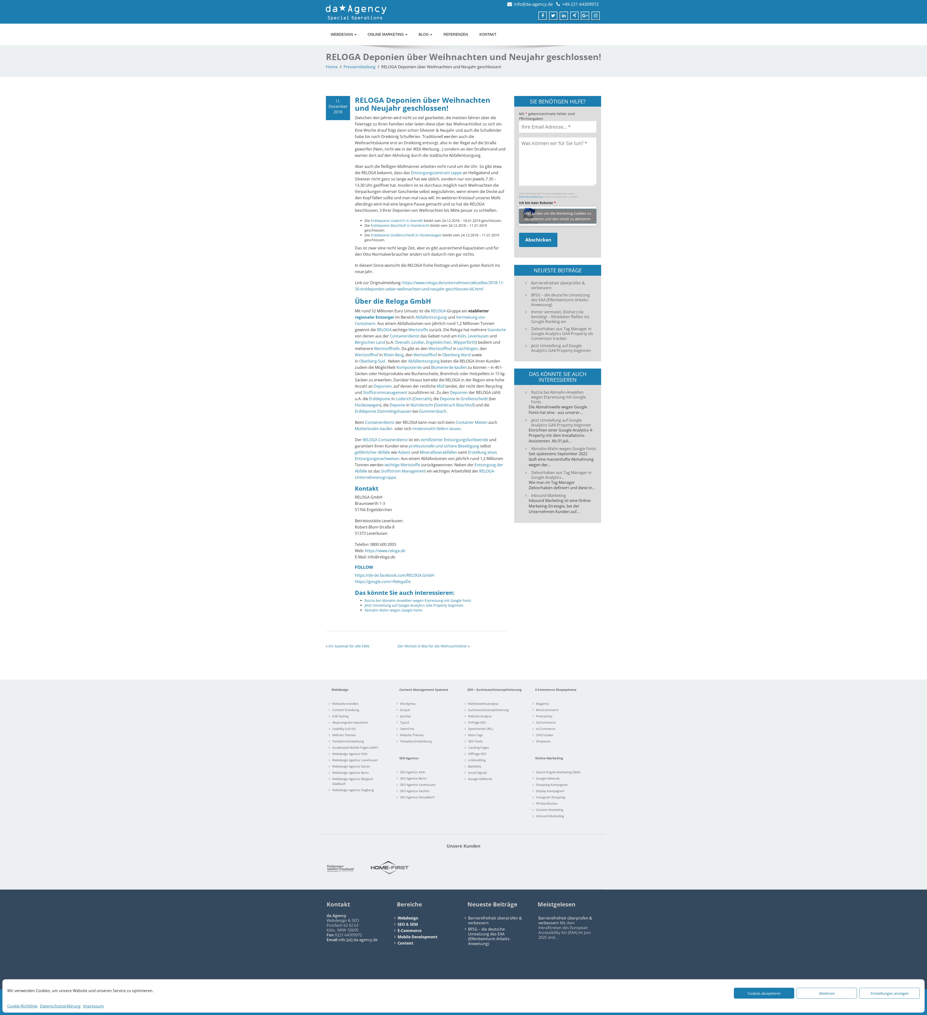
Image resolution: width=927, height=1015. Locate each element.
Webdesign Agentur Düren (351, 766)
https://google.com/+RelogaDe (383, 581)
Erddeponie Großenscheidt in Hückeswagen (406, 235)
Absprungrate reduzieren (350, 722)
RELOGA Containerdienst (385, 439)
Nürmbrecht (421, 405)
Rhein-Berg (394, 354)
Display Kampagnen (550, 791)
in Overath (414, 220)
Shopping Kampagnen (552, 784)
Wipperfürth (464, 342)
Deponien (383, 386)
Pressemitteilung (359, 66)
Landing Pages (478, 747)
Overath (402, 342)
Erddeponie (379, 398)
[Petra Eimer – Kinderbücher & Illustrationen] (572, 867)
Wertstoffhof (440, 348)
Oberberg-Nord (456, 354)
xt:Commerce (545, 729)
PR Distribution (547, 803)
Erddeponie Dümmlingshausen (383, 411)
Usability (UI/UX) (344, 729)
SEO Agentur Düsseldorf (417, 797)
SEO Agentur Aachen (414, 791)
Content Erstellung (345, 710)
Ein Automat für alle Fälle (349, 646)
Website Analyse (480, 716)
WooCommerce (547, 710)
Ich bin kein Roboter (537, 202)
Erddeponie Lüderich (388, 220)
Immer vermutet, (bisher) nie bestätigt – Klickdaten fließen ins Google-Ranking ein (560, 316)
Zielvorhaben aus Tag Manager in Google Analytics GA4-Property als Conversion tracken (562, 333)
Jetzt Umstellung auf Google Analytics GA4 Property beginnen (561, 348)
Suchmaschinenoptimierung (488, 710)
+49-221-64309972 (580, 4)
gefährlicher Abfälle (372, 452)
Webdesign (342, 34)
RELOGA (438, 311)
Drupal (405, 710)
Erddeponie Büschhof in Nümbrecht (400, 225)
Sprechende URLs (480, 729)
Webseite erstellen (345, 703)
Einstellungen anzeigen (890, 993)
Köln (462, 336)
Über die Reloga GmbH (393, 301)
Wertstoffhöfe (387, 348)
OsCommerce (545, 722)
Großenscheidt (474, 398)
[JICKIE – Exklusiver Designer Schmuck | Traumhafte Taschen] (354, 867)
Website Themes (344, 735)
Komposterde (409, 367)
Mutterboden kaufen (374, 428)
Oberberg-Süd (372, 361)
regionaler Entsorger (374, 317)
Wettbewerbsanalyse (483, 703)
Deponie (447, 398)
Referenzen (455, 34)
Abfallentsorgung (431, 317)
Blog (424, 34)
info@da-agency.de (533, 4)
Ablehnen (827, 993)
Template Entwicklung (348, 741)
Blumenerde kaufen (449, 367)
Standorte (496, 329)
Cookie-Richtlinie (22, 1006)
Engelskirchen (438, 342)
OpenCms (407, 729)
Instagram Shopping (550, 797)
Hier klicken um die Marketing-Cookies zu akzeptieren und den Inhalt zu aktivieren (557, 216)
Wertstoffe (418, 329)
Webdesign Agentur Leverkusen (355, 760)
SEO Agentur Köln (412, 772)
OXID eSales (544, 735)
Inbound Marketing (550, 816)
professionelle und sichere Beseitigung (444, 446)
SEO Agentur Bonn (413, 778)
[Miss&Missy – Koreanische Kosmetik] (518, 867)
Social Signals (477, 772)
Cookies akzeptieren (764, 993)
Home (332, 66)
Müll (440, 386)
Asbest (404, 452)
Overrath (422, 398)
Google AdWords (480, 779)
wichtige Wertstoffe (402, 464)
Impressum (93, 1006)
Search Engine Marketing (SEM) (558, 772)
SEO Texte (475, 741)
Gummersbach (432, 411)
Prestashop (544, 716)
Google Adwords (548, 778)
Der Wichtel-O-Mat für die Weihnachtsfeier (432, 646)
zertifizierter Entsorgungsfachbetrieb (454, 439)
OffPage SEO (477, 754)
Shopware (543, 741)
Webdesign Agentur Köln (350, 754)
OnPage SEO (477, 722)
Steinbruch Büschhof (454, 405)
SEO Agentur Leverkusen (417, 784)
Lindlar (418, 342)
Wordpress (408, 703)
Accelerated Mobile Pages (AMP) (355, 747)
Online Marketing (386, 34)
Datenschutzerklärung (60, 1006)
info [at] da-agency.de (358, 939)
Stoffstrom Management (403, 471)
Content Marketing (549, 810)
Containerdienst (404, 336)
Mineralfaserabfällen (438, 452)
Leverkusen (478, 336)
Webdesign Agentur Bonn (350, 772)
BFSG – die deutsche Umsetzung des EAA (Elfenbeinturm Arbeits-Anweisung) (560, 300)
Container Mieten (471, 422)
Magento (542, 703)
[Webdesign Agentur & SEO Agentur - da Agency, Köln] (356, 11)
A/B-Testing (340, 716)
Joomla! (405, 716)
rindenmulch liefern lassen (436, 428)
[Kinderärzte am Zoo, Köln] (409, 867)
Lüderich (404, 398)
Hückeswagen (367, 405)
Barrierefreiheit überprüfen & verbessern (558, 285)
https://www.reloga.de (385, 550)
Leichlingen (467, 348)
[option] (354, 868)
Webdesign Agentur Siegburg (353, 790)
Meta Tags (475, 735)
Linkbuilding (477, 760)
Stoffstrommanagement (385, 392)
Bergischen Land (370, 342)
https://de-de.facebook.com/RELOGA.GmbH (394, 575)
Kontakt (487, 34)
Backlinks (474, 766)
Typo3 (404, 722)
